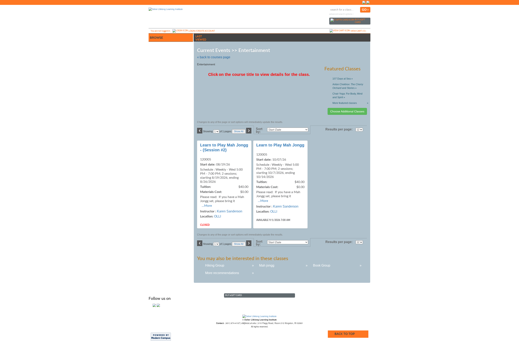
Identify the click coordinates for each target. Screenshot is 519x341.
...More (207, 205)
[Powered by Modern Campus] (161, 336)
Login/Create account (202, 30)
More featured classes (349, 103)
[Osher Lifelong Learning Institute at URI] (259, 316)
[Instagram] (368, 2)
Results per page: (340, 129)
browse (156, 38)
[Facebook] (364, 2)
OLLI (217, 216)
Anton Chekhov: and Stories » (347, 86)
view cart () (358, 30)
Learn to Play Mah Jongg (280, 145)
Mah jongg (266, 265)
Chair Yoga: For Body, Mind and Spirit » (347, 95)
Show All (238, 131)
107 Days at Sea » (342, 78)
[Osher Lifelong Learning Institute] (166, 9)
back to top (345, 334)
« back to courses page (213, 57)
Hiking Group (214, 265)
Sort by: (259, 130)
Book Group (321, 265)
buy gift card (360, 21)
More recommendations (222, 273)
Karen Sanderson (229, 211)
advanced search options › (341, 14)
